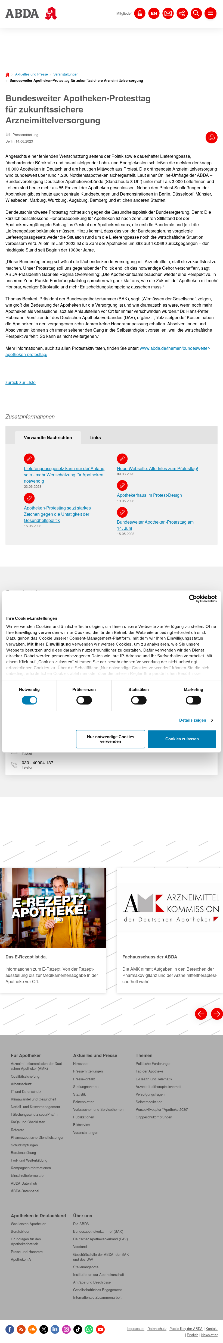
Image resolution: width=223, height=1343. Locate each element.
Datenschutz (156, 1328)
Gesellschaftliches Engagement (97, 1289)
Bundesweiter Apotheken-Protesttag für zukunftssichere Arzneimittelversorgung (76, 80)
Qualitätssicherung (25, 1076)
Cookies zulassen (182, 739)
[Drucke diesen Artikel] (212, 137)
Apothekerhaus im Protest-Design (149, 495)
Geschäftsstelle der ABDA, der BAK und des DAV (101, 1257)
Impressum (135, 1328)
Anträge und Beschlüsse (92, 1282)
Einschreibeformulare (27, 1175)
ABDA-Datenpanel (25, 1190)
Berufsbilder (20, 1231)
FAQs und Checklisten (28, 1121)
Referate (17, 1129)
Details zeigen (192, 720)
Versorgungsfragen (150, 1094)
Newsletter (209, 1334)
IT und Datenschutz (26, 1091)
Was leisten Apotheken (28, 1223)
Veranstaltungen (65, 74)
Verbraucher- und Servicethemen (98, 1109)
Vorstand (80, 1246)
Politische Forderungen (153, 1063)
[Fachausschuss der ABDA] (170, 930)
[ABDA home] (8, 74)
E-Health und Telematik (154, 1079)
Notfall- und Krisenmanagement (35, 1106)
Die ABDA (81, 1223)
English (192, 1334)
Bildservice (81, 1124)
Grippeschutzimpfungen (154, 1117)
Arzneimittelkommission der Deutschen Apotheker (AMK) (37, 1066)
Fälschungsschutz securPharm (34, 1114)
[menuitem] (30, 74)
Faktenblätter (83, 1101)
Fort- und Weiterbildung (29, 1160)
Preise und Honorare (27, 1251)
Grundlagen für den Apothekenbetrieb (26, 1241)
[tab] (48, 437)
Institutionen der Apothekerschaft (98, 1274)
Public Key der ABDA (186, 1328)
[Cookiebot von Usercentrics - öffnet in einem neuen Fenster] (193, 599)
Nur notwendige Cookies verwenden (110, 739)
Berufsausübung (23, 1152)
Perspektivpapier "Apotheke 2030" (162, 1109)
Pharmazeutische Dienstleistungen (37, 1137)
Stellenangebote (85, 1267)
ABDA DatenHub (24, 1183)
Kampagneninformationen (31, 1167)
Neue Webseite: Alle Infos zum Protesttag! (157, 468)
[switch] (84, 700)
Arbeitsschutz (21, 1083)
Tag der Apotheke (149, 1071)
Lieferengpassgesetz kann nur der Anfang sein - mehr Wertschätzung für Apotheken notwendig (64, 474)
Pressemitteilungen (88, 1071)
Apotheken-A (21, 1259)
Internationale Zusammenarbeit (97, 1297)
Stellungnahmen (85, 1086)
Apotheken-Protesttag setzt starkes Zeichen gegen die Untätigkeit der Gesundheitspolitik (57, 514)
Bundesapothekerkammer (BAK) (98, 1231)
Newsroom (81, 1063)
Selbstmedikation (149, 1101)
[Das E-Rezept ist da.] (53, 930)
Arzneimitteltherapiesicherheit (158, 1086)
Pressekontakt (84, 1079)
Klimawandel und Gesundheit (33, 1099)
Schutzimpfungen (24, 1145)
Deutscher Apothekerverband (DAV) (100, 1239)
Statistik (79, 1094)
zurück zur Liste (20, 382)
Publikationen (83, 1117)
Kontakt (212, 1328)
